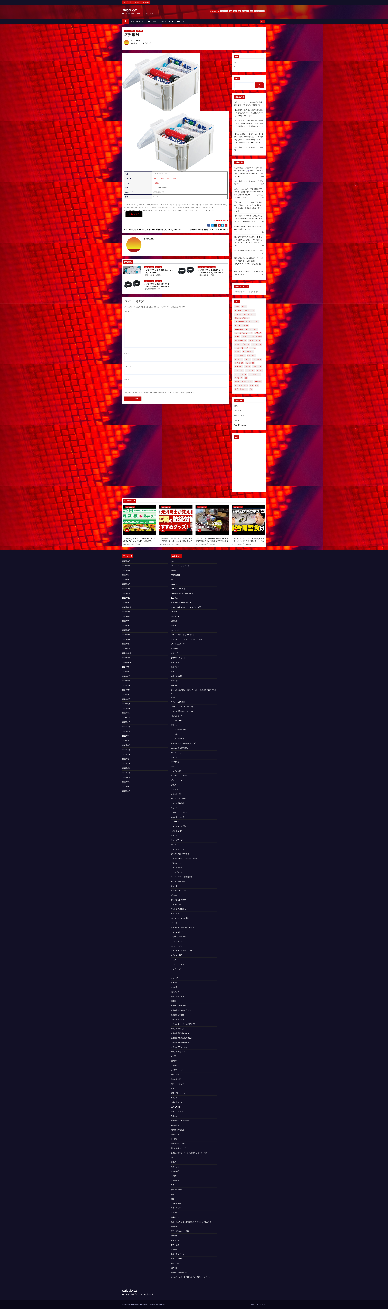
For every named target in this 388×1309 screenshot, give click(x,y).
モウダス (174, 960)
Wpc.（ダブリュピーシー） (244, 333)
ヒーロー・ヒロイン (178, 891)
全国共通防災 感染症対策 (180, 1033)
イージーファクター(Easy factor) (183, 743)
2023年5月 (126, 740)
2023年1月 (126, 759)
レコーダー (175, 978)
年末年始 (174, 1116)
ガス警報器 (175, 762)
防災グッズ (245, 11)
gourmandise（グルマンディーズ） (247, 322)
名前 (127, 353)
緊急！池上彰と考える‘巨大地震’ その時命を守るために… (191, 1222)
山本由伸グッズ (176, 1102)
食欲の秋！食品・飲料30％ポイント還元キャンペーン (190, 1277)
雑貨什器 (174, 1268)
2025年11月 (126, 602)
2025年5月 (126, 630)
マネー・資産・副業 (178, 936)
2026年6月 (126, 570)
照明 (172, 1194)
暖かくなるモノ (176, 1167)
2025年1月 (126, 648)
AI (172, 579)
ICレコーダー (176, 616)
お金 (172, 671)
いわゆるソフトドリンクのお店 (252, 337)
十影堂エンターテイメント (243, 382)
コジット (238, 352)
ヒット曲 (174, 886)
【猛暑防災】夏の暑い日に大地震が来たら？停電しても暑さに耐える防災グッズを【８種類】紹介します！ (248, 113)
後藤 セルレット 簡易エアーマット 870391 (208, 229)
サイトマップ (181, 22)
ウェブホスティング (241, 348)
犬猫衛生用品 (176, 1203)
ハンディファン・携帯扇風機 (181, 877)
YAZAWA (258, 333)
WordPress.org (240, 425)
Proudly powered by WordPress (132, 1305)
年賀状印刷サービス (178, 1125)
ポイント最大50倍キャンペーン (182, 927)
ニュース (247, 367)
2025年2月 (126, 644)
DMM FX (174, 584)
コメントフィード (240, 420)
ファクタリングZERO (179, 900)
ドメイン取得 (256, 359)
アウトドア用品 (176, 720)
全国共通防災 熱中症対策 (180, 1042)
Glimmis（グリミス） (242, 318)
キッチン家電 (176, 771)
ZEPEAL (237, 337)
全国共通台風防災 (177, 1029)
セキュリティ (151, 22)
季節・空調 (175, 1074)
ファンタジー (176, 904)
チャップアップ (176, 840)
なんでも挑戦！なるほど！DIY (182, 711)
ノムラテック (256, 367)
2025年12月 (126, 598)
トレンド (247, 359)
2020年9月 (126, 782)
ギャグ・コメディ (177, 780)
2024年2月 (126, 699)
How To (174, 612)
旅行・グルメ (176, 1157)
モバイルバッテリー (178, 964)
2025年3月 (126, 639)
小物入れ (127, 31)
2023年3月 (126, 750)
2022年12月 (126, 763)
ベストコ (259, 370)
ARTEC (243, 307)
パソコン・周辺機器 (178, 881)
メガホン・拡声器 (177, 955)
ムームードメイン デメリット (181, 950)
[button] (257, 21)
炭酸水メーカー (176, 1190)
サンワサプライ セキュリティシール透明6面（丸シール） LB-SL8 (152, 229)
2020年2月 (126, 791)
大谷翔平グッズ (176, 1070)
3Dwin (237, 307)
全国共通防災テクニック (180, 1047)
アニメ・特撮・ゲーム (179, 729)
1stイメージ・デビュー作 (180, 566)
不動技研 (148, 43)
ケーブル (174, 789)
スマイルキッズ (240, 355)
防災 (239, 11)
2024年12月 (126, 653)
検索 (237, 78)
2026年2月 (126, 589)
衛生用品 (174, 1236)
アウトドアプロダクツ (242, 344)
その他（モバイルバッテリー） (182, 706)
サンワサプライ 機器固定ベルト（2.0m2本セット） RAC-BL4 (157, 285)
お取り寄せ (175, 667)
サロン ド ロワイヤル (178, 798)
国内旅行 (174, 1061)
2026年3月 (126, 584)
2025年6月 (126, 625)
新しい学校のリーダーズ (180, 1148)
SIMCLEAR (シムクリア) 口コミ (182, 635)
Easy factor (175, 598)
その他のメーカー (240, 340)
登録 (236, 406)
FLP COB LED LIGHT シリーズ (182, 602)
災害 (231, 11)
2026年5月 (126, 575)
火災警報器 (175, 1180)
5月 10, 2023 (148, 275)
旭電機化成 (257, 382)
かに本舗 (174, 681)
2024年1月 (126, 704)
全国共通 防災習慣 (177, 1015)
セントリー (238, 359)
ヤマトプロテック (254, 374)
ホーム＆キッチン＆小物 (180, 918)
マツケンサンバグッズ (179, 932)
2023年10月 (126, 717)
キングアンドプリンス (179, 775)
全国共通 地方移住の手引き (181, 1010)
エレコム (253, 348)
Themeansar (160, 1305)
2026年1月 (126, 593)
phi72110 (137, 41)
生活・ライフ (176, 1208)
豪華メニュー (176, 1240)
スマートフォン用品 (178, 826)
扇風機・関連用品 (177, 1130)
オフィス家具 (176, 753)
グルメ (173, 785)
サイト (126, 379)
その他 (173, 697)
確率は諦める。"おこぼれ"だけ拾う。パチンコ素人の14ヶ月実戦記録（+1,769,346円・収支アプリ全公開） (248, 261)
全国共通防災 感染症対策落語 (181, 1038)
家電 (172, 1088)
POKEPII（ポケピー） (241, 325)
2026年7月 (126, 566)
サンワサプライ (248, 352)
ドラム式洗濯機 (176, 867)
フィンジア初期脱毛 (178, 909)
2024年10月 (126, 662)
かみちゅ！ (175, 685)
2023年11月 (126, 713)
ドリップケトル (176, 872)
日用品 (132, 31)
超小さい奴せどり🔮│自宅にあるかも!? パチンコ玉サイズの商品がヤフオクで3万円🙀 (248, 173)
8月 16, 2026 (165, 544)
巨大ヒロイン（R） (178, 1111)
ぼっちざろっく (176, 716)
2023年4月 (126, 745)
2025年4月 (126, 635)
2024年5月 (126, 685)
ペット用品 (175, 913)
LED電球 (174, 621)
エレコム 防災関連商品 (179, 748)
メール (127, 366)
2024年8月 (126, 671)
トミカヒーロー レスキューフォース (184, 858)
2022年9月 (126, 773)
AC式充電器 (175, 575)
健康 (245, 378)
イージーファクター (178, 739)
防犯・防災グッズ (137, 22)
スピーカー (175, 808)
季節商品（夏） (176, 1079)
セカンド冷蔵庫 (176, 831)
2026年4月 (126, 579)
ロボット (174, 982)
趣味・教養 (175, 1245)
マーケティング (176, 941)
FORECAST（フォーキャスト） (245, 314)
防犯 (251, 11)
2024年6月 (126, 681)
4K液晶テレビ (176, 570)
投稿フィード (239, 415)
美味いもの (175, 1226)
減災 (235, 11)
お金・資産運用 (176, 676)
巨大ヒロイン (176, 1107)
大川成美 (174, 1065)
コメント (128, 311)
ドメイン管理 (250, 363)
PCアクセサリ (176, 630)
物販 (172, 1199)
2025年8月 (126, 616)
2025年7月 (126, 621)
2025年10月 (126, 607)
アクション (175, 725)
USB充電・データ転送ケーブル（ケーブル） (187, 639)
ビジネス (174, 895)
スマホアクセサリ (177, 817)
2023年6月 (126, 736)
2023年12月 (126, 708)
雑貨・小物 (139, 31)
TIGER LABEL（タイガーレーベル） (246, 329)
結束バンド (175, 1217)
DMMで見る (134, 214)
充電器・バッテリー (178, 1005)
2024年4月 (126, 690)
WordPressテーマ (178, 644)
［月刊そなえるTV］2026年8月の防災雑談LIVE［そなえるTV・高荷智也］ (139, 539)
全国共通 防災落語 (177, 1019)
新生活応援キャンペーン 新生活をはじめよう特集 (189, 1153)
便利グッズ (175, 992)
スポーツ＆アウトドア (179, 812)
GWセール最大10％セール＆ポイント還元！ (187, 607)
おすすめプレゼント (178, 658)
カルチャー (175, 757)
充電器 (173, 1001)
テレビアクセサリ (177, 849)
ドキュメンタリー (177, 863)
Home (253, 1305)
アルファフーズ (256, 344)
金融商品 (174, 1249)
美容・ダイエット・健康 (180, 1231)
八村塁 (173, 1056)
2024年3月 (126, 694)
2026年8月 (126, 561)
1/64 (172, 561)
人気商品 (174, 987)
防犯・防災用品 (176, 1259)
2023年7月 (126, 731)
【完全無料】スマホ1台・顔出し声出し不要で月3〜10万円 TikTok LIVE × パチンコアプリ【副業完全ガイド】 (248, 219)
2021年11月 (126, 777)
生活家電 (174, 1212)
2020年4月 (126, 786)
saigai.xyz (129, 10)
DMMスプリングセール (179, 589)
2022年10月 (126, 768)
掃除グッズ (175, 1134)
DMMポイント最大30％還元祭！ (183, 593)
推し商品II (174, 1139)
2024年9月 (126, 667)
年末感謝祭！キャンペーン (180, 1120)
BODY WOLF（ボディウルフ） (245, 310)
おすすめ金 (175, 662)
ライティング (176, 969)
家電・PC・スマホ (167, 22)
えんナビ (174, 653)
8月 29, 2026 (130, 544)
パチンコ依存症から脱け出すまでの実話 (248, 250)
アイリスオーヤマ (254, 340)
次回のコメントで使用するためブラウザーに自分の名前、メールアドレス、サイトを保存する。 (161, 392)
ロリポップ (238, 378)
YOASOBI (174, 648)
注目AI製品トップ (177, 1171)
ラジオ (173, 973)
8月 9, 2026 (238, 544)
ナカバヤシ (238, 367)
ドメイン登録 (239, 363)
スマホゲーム (176, 822)
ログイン (237, 410)
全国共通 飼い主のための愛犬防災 (183, 1024)
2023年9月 (126, 722)
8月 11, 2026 (202, 544)
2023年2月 (126, 754)
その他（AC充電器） (178, 702)
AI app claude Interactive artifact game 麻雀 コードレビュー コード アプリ (248, 229)
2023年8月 (126, 727)
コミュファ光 (176, 794)
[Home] (125, 21)
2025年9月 (126, 612)
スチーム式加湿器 (177, 803)
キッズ (173, 766)
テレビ (173, 844)
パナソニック (250, 370)
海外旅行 (174, 1176)
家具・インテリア (177, 1084)
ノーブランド (224, 11)
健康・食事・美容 (177, 996)
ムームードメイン (259, 11)
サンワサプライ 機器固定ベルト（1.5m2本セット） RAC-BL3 (210, 271)
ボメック (174, 923)
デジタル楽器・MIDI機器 (180, 854)
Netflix (173, 625)
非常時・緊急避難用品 (179, 1272)
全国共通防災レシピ (178, 1051)
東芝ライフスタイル (241, 385)
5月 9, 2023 (148, 289)
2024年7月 (126, 676)
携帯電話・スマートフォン (180, 1143)
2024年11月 (126, 658)
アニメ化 (174, 734)
